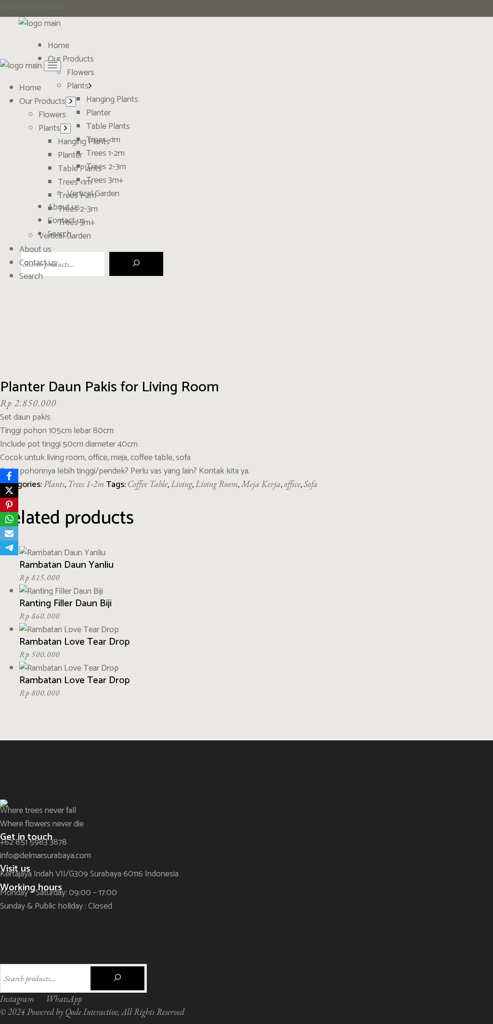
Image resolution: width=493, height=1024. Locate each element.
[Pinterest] (9, 505)
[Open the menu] (52, 66)
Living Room (216, 483)
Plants (54, 483)
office (292, 483)
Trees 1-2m (86, 483)
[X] (9, 490)
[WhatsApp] (9, 519)
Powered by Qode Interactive (72, 1011)
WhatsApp (64, 998)
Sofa (311, 483)
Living (181, 483)
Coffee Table (148, 483)
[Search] (136, 264)
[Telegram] (9, 548)
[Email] (9, 533)
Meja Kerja (261, 483)
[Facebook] (9, 476)
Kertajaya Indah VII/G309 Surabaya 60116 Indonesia (89, 874)
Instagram (17, 998)
